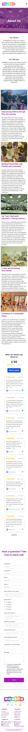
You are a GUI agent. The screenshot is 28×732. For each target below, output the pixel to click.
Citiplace (18, 723)
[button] (26, 4)
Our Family (4, 715)
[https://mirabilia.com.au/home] (8, 4)
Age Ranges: (8, 599)
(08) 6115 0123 (6, 723)
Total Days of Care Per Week (12, 644)
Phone (6, 584)
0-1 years (8, 602)
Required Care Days (10, 630)
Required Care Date (10, 621)
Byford (17, 724)
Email (6, 577)
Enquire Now (6, 726)
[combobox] (6, 587)
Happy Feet (17, 715)
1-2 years (8, 604)
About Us (4, 711)
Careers (3, 717)
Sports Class (17, 714)
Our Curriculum (5, 714)
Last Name (7, 570)
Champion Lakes (20, 726)
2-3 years (8, 606)
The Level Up (18, 730)
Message (6, 652)
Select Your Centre (9, 613)
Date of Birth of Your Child (11, 591)
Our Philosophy (5, 713)
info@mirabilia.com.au (8, 721)
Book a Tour (6, 724)
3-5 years (8, 609)
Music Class (17, 713)
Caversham (18, 721)
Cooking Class (17, 711)
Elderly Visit (17, 717)
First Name (7, 563)
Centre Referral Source (10, 637)
